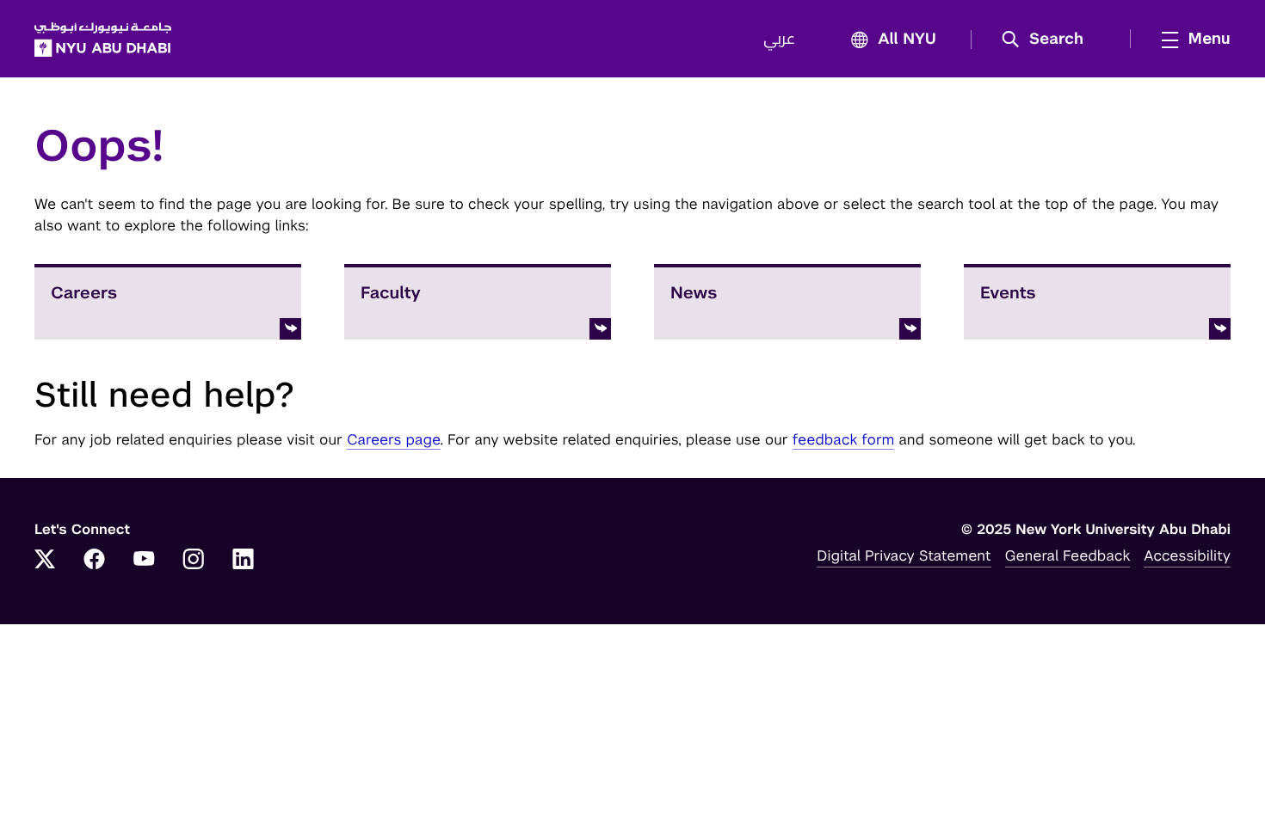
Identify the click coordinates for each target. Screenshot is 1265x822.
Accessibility (1187, 555)
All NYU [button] (907, 39)
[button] (1048, 39)
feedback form (844, 439)
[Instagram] (193, 560)
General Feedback (1068, 555)
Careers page (394, 439)
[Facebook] (94, 560)
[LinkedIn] (243, 560)
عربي (779, 39)
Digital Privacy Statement (903, 555)
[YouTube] (143, 560)
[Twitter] (44, 560)
